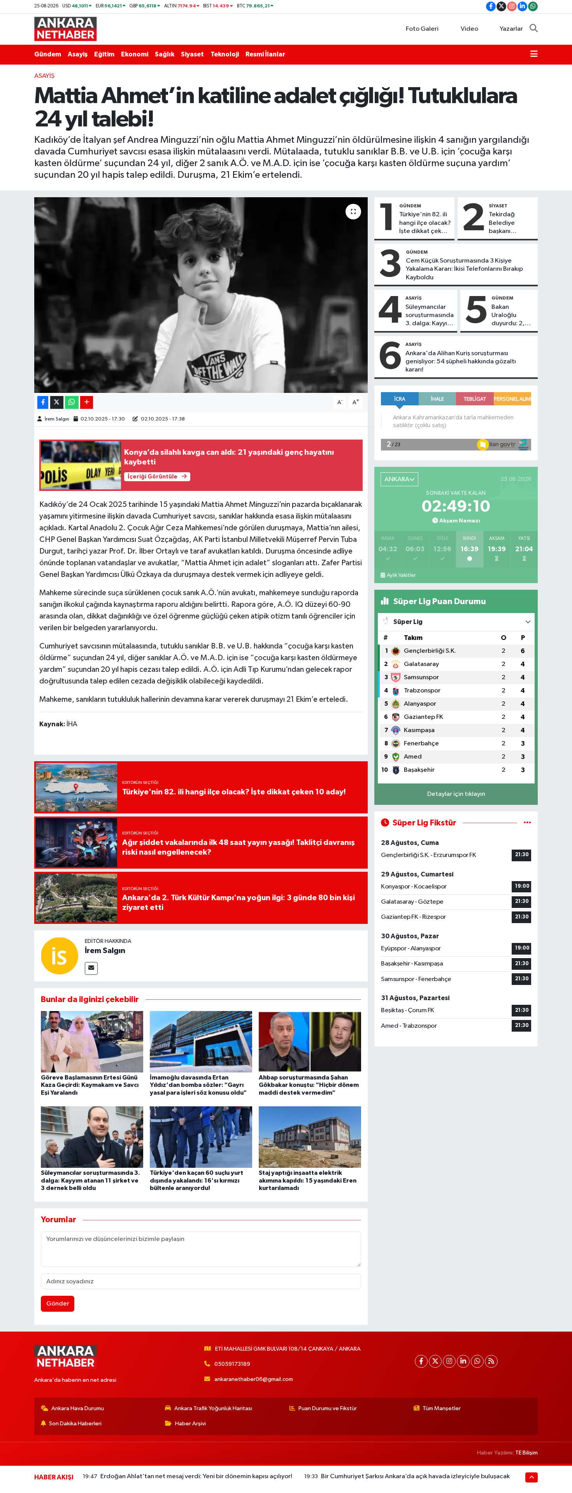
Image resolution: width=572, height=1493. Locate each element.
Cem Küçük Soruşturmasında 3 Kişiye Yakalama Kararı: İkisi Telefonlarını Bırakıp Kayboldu (464, 269)
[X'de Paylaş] (56, 402)
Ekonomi (134, 54)
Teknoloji (225, 54)
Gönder (57, 1303)
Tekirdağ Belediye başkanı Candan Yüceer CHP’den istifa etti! (511, 223)
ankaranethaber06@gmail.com (253, 1379)
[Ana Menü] (534, 54)
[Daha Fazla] (86, 402)
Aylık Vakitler (401, 575)
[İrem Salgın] (59, 955)
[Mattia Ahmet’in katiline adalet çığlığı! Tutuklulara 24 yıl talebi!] (201, 295)
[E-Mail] (91, 968)
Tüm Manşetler (442, 1408)
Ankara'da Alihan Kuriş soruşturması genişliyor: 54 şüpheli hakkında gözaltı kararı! (460, 361)
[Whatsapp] (477, 1361)
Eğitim (104, 54)
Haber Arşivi (190, 1423)
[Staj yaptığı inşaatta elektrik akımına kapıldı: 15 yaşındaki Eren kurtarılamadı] (310, 1137)
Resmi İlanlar (265, 54)
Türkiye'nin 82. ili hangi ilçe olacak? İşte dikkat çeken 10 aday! (425, 223)
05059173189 (232, 1364)
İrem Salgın (57, 419)
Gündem (47, 54)
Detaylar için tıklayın (456, 794)
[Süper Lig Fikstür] (527, 823)
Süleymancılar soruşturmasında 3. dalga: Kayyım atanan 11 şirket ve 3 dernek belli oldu (90, 1180)
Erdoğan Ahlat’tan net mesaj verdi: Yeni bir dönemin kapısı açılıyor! (196, 1476)
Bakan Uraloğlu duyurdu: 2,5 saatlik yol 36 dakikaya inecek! (510, 316)
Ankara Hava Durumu (77, 1408)
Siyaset (192, 54)
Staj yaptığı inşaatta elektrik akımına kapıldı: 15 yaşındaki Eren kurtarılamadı (307, 1180)
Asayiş (78, 54)
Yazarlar (511, 29)
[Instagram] (449, 1361)
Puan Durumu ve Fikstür (327, 1408)
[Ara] (534, 29)
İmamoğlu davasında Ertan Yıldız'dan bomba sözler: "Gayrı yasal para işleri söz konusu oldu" (198, 1084)
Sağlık (164, 54)
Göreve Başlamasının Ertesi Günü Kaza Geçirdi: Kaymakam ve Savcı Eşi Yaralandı (90, 1084)
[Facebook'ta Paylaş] (42, 402)
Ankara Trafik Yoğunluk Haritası (213, 1408)
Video (469, 29)
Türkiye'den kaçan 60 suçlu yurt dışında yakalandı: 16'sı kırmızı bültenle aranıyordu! (196, 1180)
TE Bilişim (526, 1453)
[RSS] (491, 1361)
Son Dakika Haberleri (75, 1423)
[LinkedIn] (463, 1361)
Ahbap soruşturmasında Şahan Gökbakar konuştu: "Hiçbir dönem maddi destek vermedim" (309, 1084)
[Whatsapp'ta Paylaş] (72, 402)
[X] (435, 1361)
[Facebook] (421, 1361)
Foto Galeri (422, 29)
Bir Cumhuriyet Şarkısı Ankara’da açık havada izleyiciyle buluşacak (415, 1476)
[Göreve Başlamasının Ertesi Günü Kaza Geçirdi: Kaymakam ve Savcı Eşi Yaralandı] (92, 1041)
